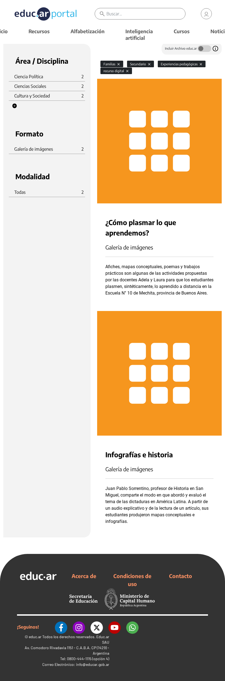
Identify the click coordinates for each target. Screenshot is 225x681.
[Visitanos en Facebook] (61, 627)
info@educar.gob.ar (92, 664)
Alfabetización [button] (88, 31)
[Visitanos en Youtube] (114, 627)
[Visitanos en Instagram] (79, 627)
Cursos (182, 31)
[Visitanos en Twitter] (97, 627)
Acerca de (84, 576)
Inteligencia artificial (139, 34)
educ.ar (35, 636)
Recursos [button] (39, 31)
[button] (14, 106)
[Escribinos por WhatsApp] (132, 627)
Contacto (180, 576)
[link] (206, 13)
